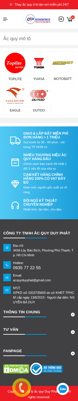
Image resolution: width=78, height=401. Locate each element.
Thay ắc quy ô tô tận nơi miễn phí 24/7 (41, 4)
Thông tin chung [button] (21, 312)
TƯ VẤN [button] (10, 329)
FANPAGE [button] (12, 351)
